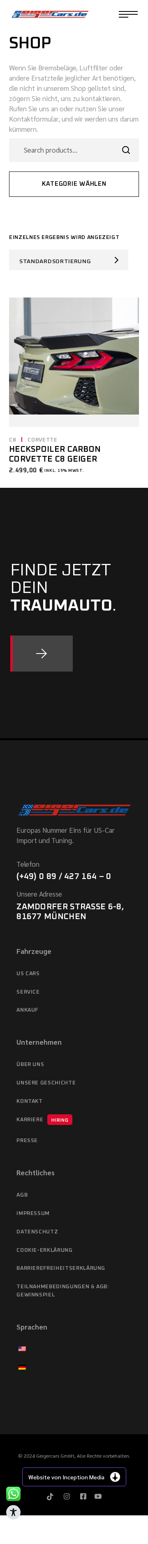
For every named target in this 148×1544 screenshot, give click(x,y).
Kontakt (29, 1101)
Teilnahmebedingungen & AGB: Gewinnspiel (62, 1291)
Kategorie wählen (74, 184)
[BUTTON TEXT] (41, 654)
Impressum (33, 1213)
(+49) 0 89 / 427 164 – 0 (63, 876)
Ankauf (27, 1010)
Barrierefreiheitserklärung (60, 1268)
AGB (22, 1195)
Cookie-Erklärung (44, 1250)
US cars (28, 973)
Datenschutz (37, 1232)
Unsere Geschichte (46, 1083)
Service (28, 992)
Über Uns (30, 1064)
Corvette (42, 440)
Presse (27, 1140)
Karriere (42, 1119)
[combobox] (68, 260)
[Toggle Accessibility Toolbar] (13, 1512)
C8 (12, 440)
